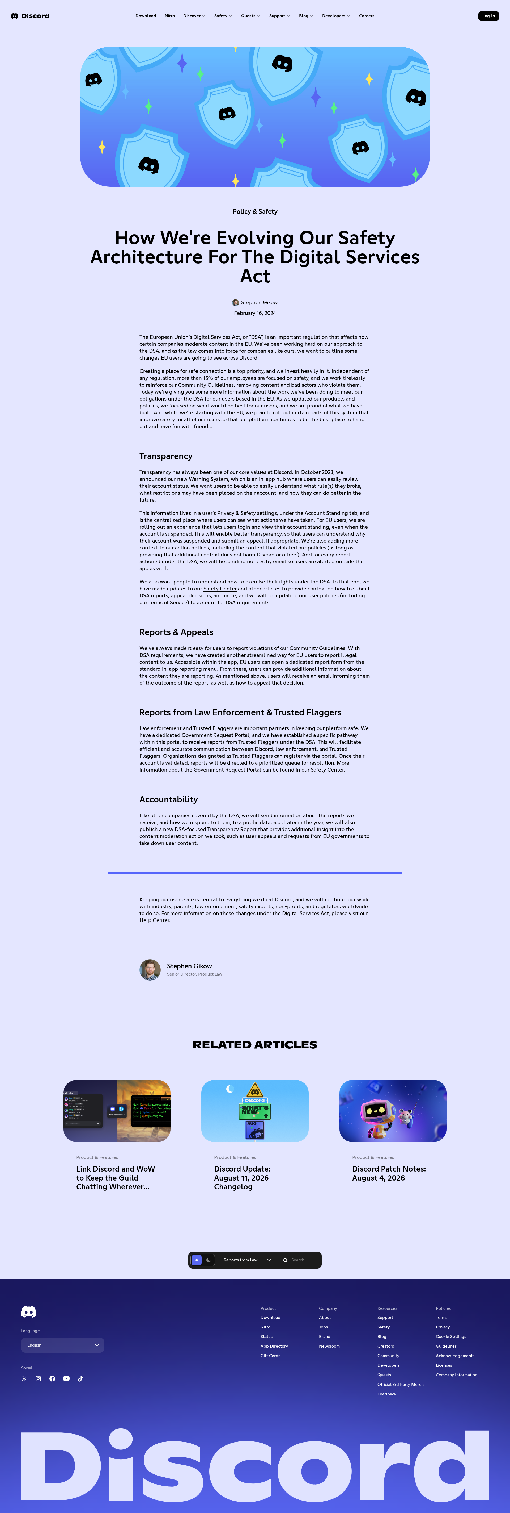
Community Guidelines (206, 385)
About (325, 1317)
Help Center (154, 920)
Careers (368, 17)
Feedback (386, 1394)
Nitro (172, 17)
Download (145, 17)
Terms (441, 1317)
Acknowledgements (455, 1356)
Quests (384, 1375)
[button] (194, 16)
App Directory (274, 1346)
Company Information (456, 1375)
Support (385, 1317)
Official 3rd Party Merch (400, 1384)
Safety (383, 1327)
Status (267, 1337)
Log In (488, 16)
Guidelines (446, 1346)
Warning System (208, 479)
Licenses (444, 1365)
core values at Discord (265, 472)
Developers (388, 1365)
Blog (381, 1337)
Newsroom (329, 1346)
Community (388, 1356)
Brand (324, 1337)
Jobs (323, 1327)
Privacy (443, 1327)
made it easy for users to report (210, 648)
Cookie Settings (451, 1337)
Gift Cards (270, 1356)
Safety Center (220, 588)
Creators (385, 1346)
